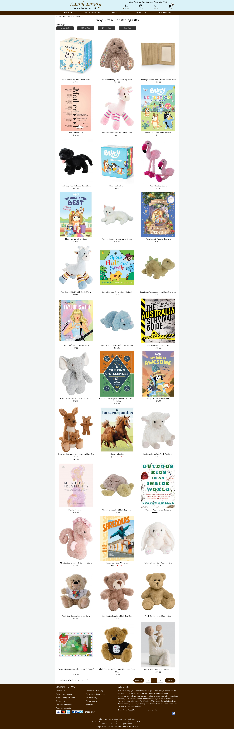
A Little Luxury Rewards (65, 698)
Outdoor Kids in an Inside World (158, 510)
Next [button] (170, 680)
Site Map (89, 705)
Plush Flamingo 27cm (158, 186)
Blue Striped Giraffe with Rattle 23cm (76, 292)
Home (58, 16)
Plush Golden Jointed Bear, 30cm (158, 616)
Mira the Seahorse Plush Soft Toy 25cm (76, 563)
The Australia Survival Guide (158, 345)
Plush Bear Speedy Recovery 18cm (76, 616)
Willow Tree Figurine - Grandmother (158, 669)
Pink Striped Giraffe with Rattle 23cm (117, 133)
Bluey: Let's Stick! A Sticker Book (158, 133)
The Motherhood (76, 133)
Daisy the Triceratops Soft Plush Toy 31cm (117, 345)
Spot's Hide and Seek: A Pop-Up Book (117, 292)
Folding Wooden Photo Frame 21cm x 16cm (158, 80)
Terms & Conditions (64, 705)
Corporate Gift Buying (94, 691)
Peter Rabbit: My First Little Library (76, 80)
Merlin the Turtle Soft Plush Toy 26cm (117, 510)
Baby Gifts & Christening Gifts (73, 16)
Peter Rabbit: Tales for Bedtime (158, 239)
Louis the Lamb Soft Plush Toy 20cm (158, 454)
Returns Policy (61, 701)
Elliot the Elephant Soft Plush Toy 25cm (76, 398)
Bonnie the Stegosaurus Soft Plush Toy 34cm (158, 292)
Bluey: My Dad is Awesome (158, 398)
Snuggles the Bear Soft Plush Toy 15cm (117, 616)
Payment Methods (63, 708)
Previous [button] (138, 680)
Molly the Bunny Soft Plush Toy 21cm (158, 563)
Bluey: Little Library (117, 186)
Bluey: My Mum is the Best (76, 239)
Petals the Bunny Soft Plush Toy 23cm (117, 80)
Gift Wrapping (91, 701)
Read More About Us (126, 710)
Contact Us (60, 691)
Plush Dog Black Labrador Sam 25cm (76, 186)
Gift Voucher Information (96, 694)
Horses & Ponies (117, 454)
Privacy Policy (91, 698)
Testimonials (152, 710)
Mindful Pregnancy (75, 510)
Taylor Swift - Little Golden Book (76, 345)
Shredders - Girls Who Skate (117, 563)
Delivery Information (64, 694)
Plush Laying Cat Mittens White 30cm (117, 239)
